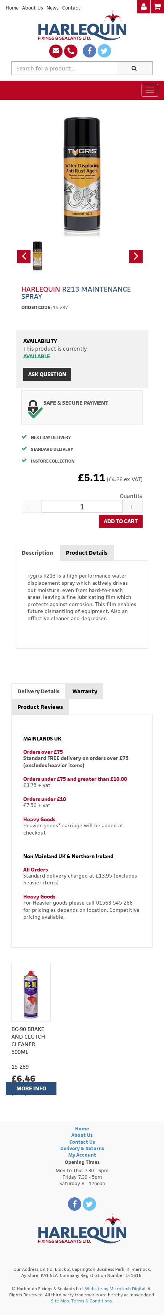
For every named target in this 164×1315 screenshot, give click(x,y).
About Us (32, 8)
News (53, 8)
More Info (31, 1088)
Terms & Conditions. (92, 1301)
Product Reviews (40, 706)
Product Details (87, 552)
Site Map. (60, 1301)
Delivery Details (38, 691)
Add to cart (121, 521)
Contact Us (82, 1142)
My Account (82, 1155)
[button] (24, 256)
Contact (71, 8)
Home (12, 8)
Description (37, 552)
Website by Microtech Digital (115, 1288)
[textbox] (64, 68)
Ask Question (47, 374)
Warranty (84, 691)
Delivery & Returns (82, 1148)
